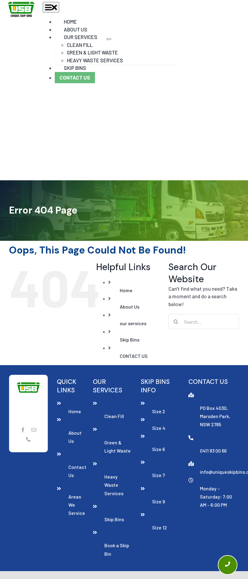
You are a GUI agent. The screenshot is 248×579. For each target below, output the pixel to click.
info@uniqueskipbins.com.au (219, 472)
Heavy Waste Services (113, 485)
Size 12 (159, 527)
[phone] (28, 439)
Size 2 (158, 411)
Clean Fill (114, 416)
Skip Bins (129, 339)
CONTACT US (134, 356)
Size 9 (158, 501)
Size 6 (158, 449)
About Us (129, 306)
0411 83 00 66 (213, 450)
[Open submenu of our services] (108, 39)
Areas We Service (75, 505)
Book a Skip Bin (116, 549)
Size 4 (158, 428)
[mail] (33, 429)
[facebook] (23, 429)
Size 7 (158, 475)
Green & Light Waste (117, 446)
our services (133, 323)
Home (126, 290)
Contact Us (75, 471)
